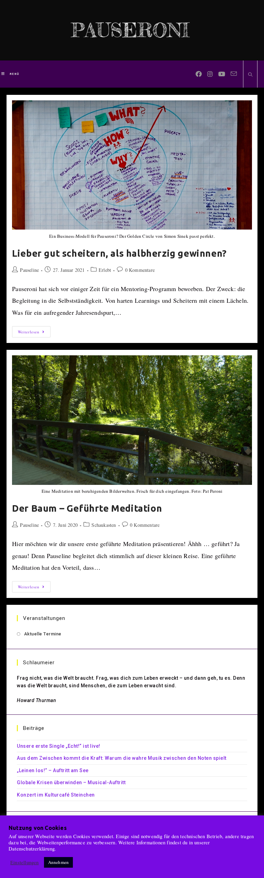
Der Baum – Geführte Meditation (87, 508)
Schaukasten (103, 525)
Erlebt (105, 270)
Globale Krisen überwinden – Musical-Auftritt (71, 782)
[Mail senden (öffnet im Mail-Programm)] (234, 73)
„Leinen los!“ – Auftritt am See (53, 770)
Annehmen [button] (58, 862)
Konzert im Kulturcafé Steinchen (56, 795)
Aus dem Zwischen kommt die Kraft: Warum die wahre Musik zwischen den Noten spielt (122, 758)
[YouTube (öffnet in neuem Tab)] (222, 74)
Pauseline (29, 270)
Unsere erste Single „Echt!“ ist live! (58, 746)
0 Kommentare (140, 270)
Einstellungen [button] (24, 862)
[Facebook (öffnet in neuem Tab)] (199, 74)
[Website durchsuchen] (250, 75)
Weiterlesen (34, 333)
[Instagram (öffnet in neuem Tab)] (210, 74)
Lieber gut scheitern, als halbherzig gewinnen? (119, 253)
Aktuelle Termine (43, 633)
